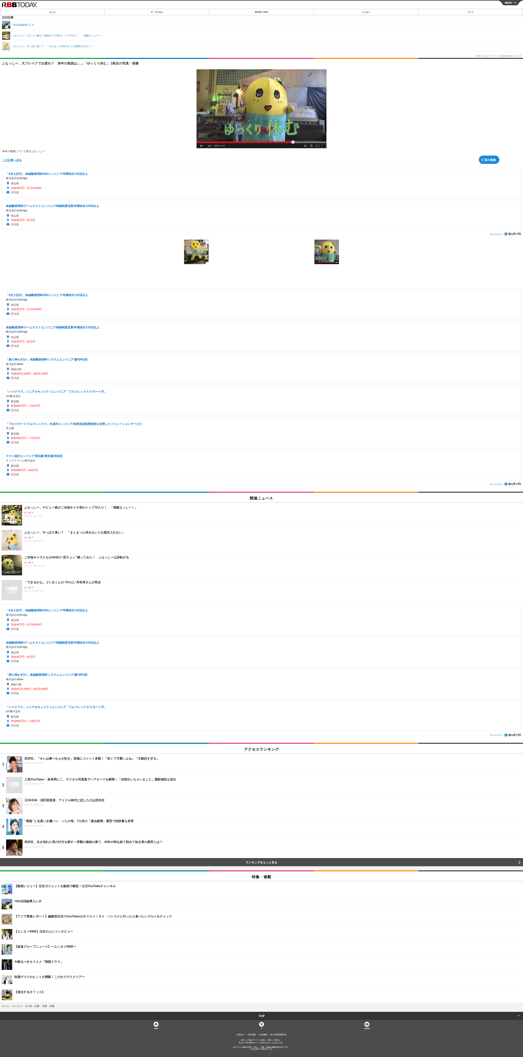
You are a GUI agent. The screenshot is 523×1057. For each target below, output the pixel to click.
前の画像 (490, 159)
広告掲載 (252, 1034)
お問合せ (240, 1034)
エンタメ (366, 12)
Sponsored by (496, 234)
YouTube (367, 1028)
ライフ (470, 12)
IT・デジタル (157, 12)
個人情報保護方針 (278, 1034)
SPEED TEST (261, 12)
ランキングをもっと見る (261, 862)
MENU (508, 2)
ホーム (52, 12)
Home (156, 1028)
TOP (262, 1016)
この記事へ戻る (12, 159)
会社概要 (263, 1034)
